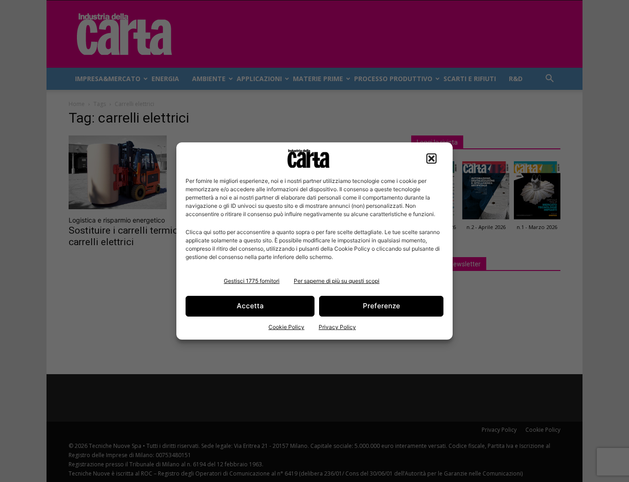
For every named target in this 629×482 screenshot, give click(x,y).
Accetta (250, 305)
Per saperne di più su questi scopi (336, 280)
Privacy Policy (337, 326)
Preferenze (381, 305)
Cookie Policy (286, 326)
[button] (431, 158)
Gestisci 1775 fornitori (252, 280)
